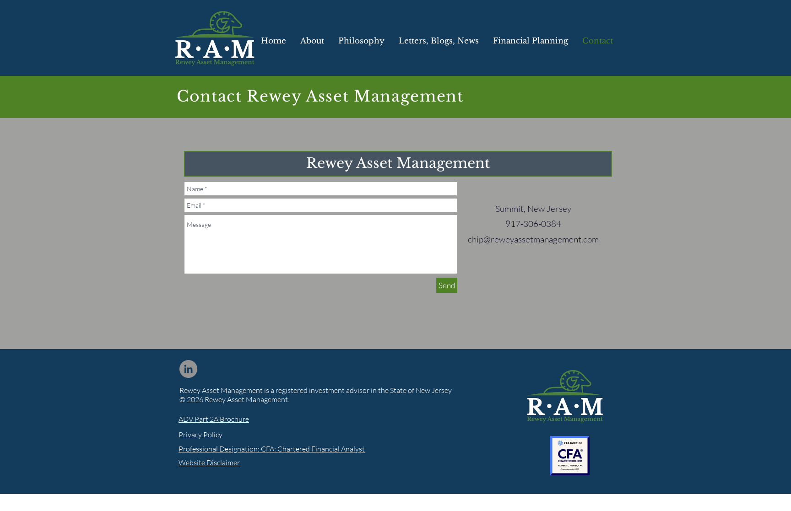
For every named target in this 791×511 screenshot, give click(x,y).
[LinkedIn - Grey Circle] (188, 369)
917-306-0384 (533, 223)
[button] (438, 41)
